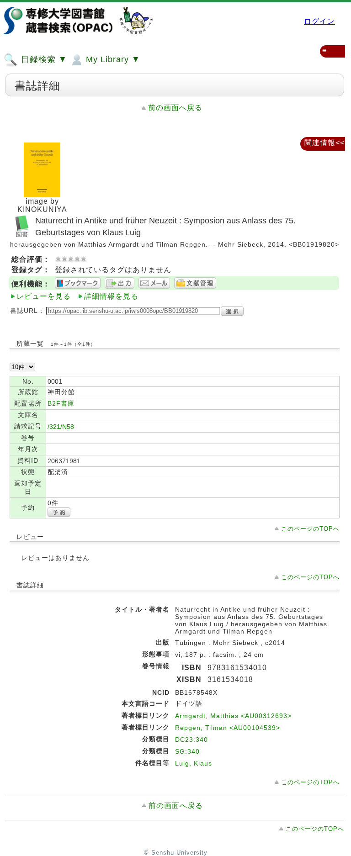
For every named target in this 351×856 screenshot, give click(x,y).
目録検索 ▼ (42, 59)
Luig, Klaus (193, 763)
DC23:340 (191, 739)
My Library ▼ (111, 59)
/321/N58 (61, 426)
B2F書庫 (61, 403)
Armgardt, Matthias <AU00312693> (233, 715)
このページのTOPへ (310, 528)
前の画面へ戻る (175, 107)
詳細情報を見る (111, 296)
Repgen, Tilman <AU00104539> (227, 727)
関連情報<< (324, 143)
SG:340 (187, 751)
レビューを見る (43, 296)
